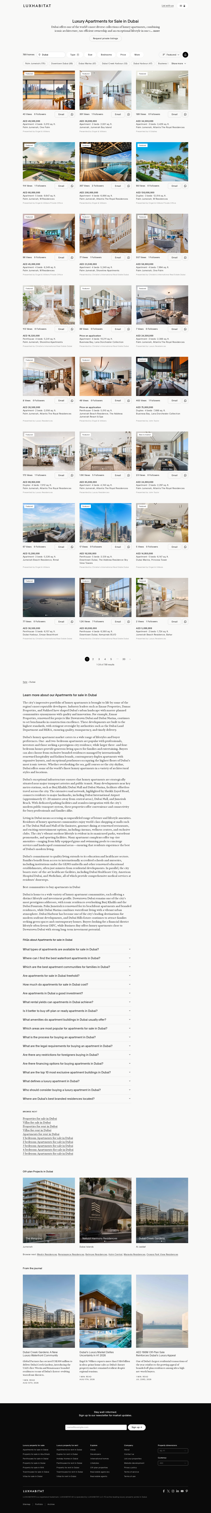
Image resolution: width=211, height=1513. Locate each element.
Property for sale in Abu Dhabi (36, 1454)
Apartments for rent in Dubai (41, 1134)
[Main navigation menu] (182, 6)
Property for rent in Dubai (68, 1467)
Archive (51, 1504)
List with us (168, 5)
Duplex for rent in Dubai (67, 1454)
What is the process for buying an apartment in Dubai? (59, 1037)
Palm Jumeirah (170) (35, 63)
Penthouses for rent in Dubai (69, 1463)
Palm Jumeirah (30, 127)
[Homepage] (37, 6)
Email (61, 114)
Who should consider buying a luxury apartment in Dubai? (62, 1090)
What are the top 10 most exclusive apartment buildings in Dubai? (67, 1072)
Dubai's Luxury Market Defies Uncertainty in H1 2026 (97, 1354)
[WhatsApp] (72, 114)
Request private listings (105, 38)
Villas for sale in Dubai (37, 1122)
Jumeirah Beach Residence (94, 413)
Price (123, 54)
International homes (99, 1459)
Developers (95, 1454)
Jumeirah (84, 127)
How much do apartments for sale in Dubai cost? (55, 984)
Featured (171, 54)
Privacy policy (130, 1467)
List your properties (133, 1459)
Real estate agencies (99, 1472)
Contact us (129, 1454)
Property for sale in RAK (33, 1467)
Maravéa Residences (134, 1254)
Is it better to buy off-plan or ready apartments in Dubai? (60, 1011)
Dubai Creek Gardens (152, 1238)
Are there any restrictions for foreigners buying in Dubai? (61, 1055)
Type (72, 54)
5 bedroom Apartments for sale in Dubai (48, 1153)
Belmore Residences (96, 1254)
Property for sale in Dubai (34, 1463)
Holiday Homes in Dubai (67, 1459)
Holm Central (116, 1254)
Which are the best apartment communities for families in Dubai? (66, 967)
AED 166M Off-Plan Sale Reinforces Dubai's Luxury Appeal (156, 1354)
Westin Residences (47, 1254)
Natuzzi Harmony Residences (99, 1238)
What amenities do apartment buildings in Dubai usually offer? (64, 1019)
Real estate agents (98, 1476)
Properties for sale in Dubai (40, 1118)
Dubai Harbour (30, 634)
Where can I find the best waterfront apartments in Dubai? (61, 958)
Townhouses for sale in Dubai (36, 1472)
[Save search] (185, 55)
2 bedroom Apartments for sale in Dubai (48, 1142)
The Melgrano (34, 1238)
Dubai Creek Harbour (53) (114, 63)
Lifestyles (94, 1463)
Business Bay (86, 342)
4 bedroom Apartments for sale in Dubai (48, 1149)
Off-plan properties (99, 1467)
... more (155, 31)
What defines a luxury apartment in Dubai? (51, 1081)
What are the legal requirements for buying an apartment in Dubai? (67, 1046)
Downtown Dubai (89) (62, 63)
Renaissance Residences (71, 1254)
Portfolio (39, 1504)
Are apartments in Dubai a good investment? (53, 993)
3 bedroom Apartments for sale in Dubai (48, 1146)
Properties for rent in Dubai (40, 1126)
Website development (134, 1463)
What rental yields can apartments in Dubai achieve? (58, 1002)
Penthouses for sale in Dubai (36, 1459)
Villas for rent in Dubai (37, 1130)
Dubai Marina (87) (87, 63)
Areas (92, 1450)
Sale (25, 682)
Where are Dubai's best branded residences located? (58, 1098)
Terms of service (131, 1472)
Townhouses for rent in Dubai (70, 1472)
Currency (162, 1458)
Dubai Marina (143, 560)
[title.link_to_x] (163, 1491)
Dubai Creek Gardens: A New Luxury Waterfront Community (40, 1354)
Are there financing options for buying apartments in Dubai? (63, 1063)
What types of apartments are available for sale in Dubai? (61, 949)
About (127, 1450)
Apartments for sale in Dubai (35, 1450)
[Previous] (26, 90)
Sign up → (137, 1427)
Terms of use (130, 1476)
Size (90, 54)
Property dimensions (167, 1445)
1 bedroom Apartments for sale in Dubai (48, 1138)
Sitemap (26, 1504)
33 (123, 659)
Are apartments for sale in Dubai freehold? (51, 975)
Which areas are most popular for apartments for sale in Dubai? (65, 1028)
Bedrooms (106, 54)
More (137, 54)
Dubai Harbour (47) (142, 63)
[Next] (71, 90)
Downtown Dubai (89, 560)
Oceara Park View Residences (162, 1254)
